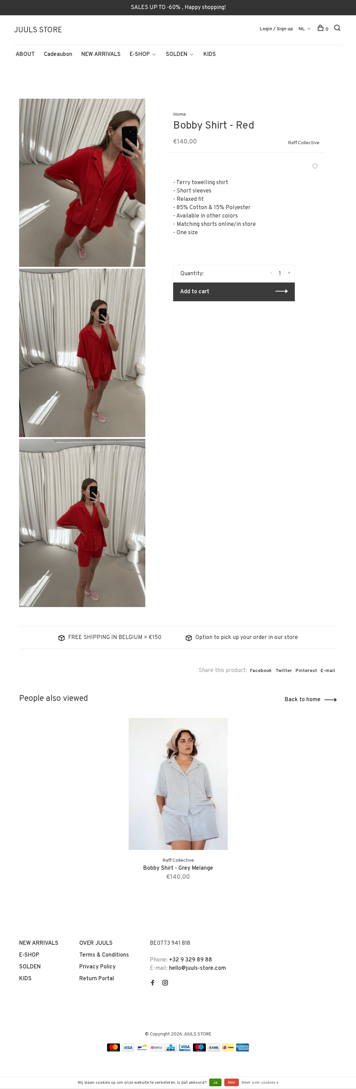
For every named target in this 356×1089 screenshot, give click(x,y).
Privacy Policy (97, 967)
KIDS (209, 54)
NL (302, 29)
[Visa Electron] (185, 1050)
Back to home (303, 699)
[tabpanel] (178, 808)
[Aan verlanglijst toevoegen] (315, 167)
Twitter (283, 671)
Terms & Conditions (104, 955)
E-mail (328, 671)
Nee (231, 1083)
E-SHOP (140, 54)
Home (179, 114)
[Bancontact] (142, 1050)
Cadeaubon (58, 54)
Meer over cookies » (260, 1083)
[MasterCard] (113, 1050)
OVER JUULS (96, 943)
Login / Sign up (276, 29)
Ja (215, 1083)
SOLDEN (176, 54)
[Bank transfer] (214, 1050)
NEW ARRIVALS (101, 54)
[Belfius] (156, 1050)
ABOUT (25, 54)
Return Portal (96, 978)
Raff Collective (303, 143)
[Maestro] (199, 1050)
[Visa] (128, 1050)
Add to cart (194, 291)
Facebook (261, 671)
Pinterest (306, 671)
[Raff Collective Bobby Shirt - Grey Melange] (178, 784)
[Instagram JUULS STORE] (165, 983)
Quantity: (192, 273)
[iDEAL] (228, 1050)
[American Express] (242, 1050)
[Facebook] (152, 983)
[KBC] (170, 1050)
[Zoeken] (338, 29)
